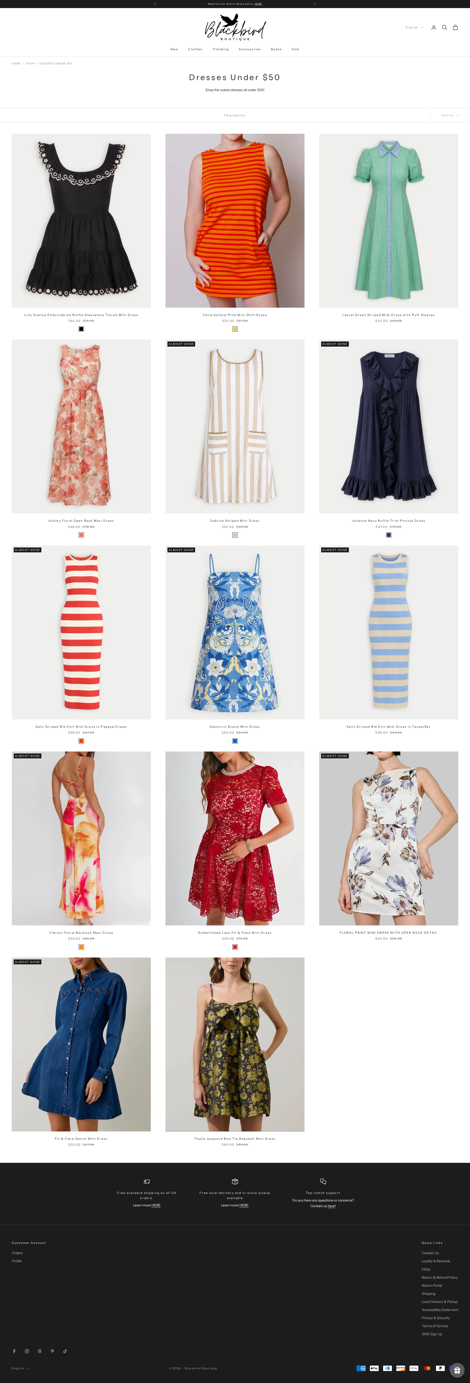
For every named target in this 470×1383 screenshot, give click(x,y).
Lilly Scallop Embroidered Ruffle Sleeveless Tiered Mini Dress (81, 315)
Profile (17, 1261)
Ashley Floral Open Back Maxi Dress (81, 520)
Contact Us (430, 1253)
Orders (17, 1253)
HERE (156, 1205)
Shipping (428, 1293)
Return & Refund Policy (440, 1277)
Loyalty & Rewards (436, 1261)
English (412, 27)
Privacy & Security (436, 1318)
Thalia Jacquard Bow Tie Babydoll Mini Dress (235, 1138)
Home (16, 63)
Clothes (195, 49)
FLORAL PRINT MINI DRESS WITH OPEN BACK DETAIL (389, 932)
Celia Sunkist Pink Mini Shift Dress (235, 315)
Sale (295, 49)
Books (276, 49)
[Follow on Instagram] (26, 1351)
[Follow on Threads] (39, 1351)
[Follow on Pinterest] (52, 1351)
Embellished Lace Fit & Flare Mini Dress (235, 932)
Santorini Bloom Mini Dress (235, 726)
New (174, 49)
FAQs (426, 1269)
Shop (30, 63)
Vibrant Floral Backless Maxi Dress (81, 932)
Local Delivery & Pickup (440, 1301)
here (331, 1206)
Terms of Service (435, 1326)
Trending (220, 49)
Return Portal (432, 1285)
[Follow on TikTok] (65, 1351)
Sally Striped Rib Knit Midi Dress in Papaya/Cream (81, 726)
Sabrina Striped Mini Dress (234, 520)
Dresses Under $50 (56, 63)
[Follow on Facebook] (14, 1351)
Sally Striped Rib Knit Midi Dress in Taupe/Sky (389, 726)
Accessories (250, 49)
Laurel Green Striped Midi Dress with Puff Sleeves (388, 315)
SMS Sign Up (432, 1334)
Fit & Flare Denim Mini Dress (81, 1138)
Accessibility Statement (440, 1310)
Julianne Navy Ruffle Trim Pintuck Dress (388, 520)
